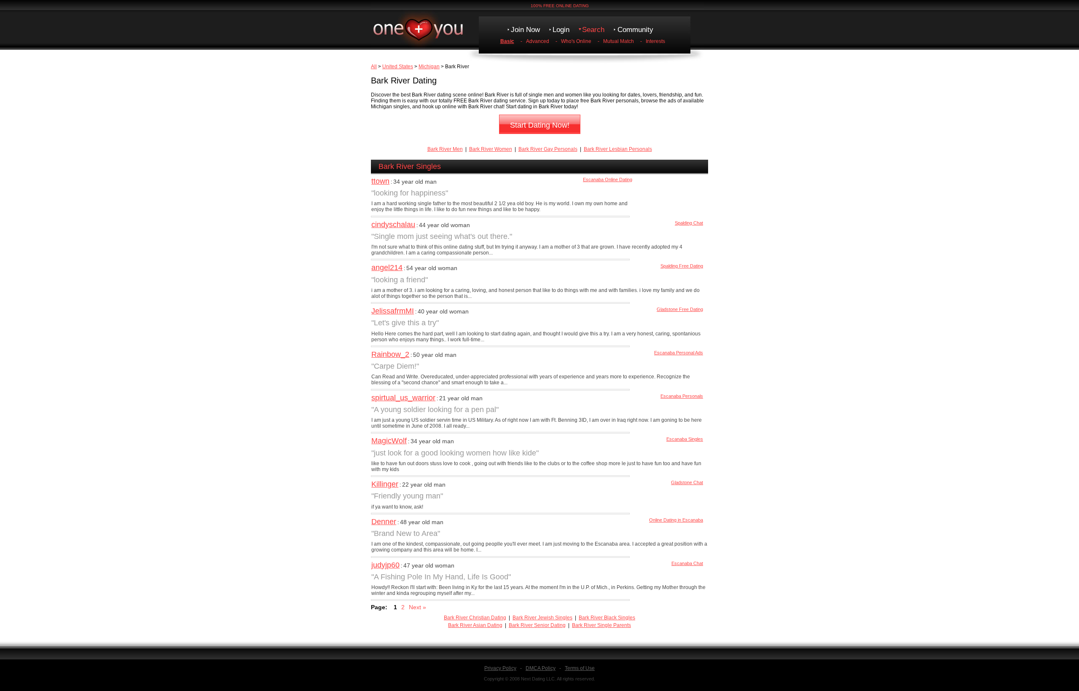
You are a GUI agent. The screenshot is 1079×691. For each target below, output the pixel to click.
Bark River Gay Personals (547, 149)
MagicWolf (389, 441)
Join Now (525, 30)
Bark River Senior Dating (537, 625)
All (374, 67)
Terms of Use (580, 668)
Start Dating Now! (539, 125)
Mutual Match (618, 41)
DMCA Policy (541, 668)
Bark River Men (445, 149)
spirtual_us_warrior (403, 398)
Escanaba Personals (681, 396)
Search (593, 30)
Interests (655, 41)
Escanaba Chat (687, 563)
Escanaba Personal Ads (678, 352)
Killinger (384, 484)
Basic (507, 41)
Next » (417, 607)
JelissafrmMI (392, 311)
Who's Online (576, 41)
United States (397, 67)
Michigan (429, 67)
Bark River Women (490, 149)
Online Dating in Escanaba (676, 519)
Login (561, 30)
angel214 (387, 267)
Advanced (537, 41)
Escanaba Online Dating (607, 179)
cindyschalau (393, 224)
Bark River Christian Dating (475, 618)
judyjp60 (385, 565)
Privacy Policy (500, 668)
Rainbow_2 (390, 354)
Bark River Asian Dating (475, 625)
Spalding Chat (689, 222)
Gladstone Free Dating (680, 309)
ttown (380, 181)
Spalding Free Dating (681, 265)
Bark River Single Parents (601, 625)
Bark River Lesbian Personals (618, 149)
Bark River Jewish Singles (542, 618)
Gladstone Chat (687, 482)
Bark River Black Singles (607, 618)
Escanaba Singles (684, 439)
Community (635, 30)
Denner (383, 521)
